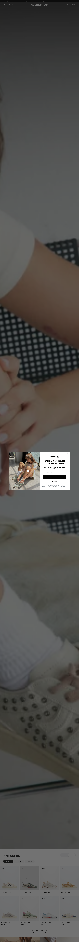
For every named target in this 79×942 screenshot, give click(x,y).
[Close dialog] (68, 453)
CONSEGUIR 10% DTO (54, 477)
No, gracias (54, 481)
